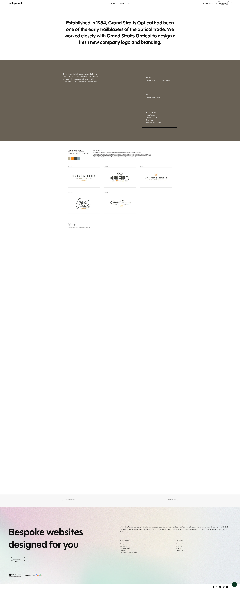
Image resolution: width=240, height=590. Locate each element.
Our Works (179, 546)
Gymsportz (123, 544)
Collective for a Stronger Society (129, 552)
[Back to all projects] (120, 500)
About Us (178, 548)
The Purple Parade (125, 548)
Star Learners (124, 546)
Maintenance (179, 550)
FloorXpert (123, 550)
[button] (33, 575)
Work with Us (179, 544)
